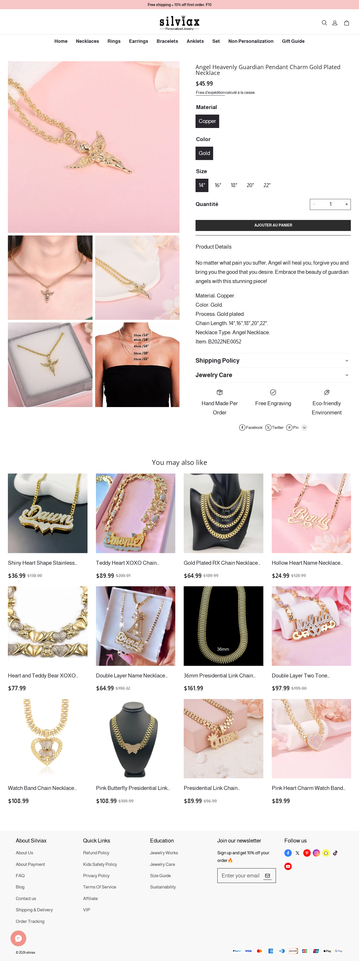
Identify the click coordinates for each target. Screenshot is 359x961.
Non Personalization (251, 41)
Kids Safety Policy (100, 864)
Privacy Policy (96, 875)
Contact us (26, 898)
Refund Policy (96, 852)
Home (61, 41)
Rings (114, 41)
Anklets (195, 41)
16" (218, 185)
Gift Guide (293, 41)
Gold (204, 153)
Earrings (138, 41)
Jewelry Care (162, 864)
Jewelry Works (164, 852)
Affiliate (90, 898)
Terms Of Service (99, 887)
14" (202, 185)
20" (250, 185)
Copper (207, 121)
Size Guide (160, 875)
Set (216, 41)
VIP (86, 909)
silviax (30, 952)
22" (267, 185)
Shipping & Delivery (34, 909)
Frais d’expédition (210, 92)
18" (234, 185)
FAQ (20, 875)
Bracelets (167, 41)
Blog (20, 887)
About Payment (30, 864)
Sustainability (163, 887)
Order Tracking (30, 921)
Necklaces (87, 41)
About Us (24, 852)
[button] (324, 23)
